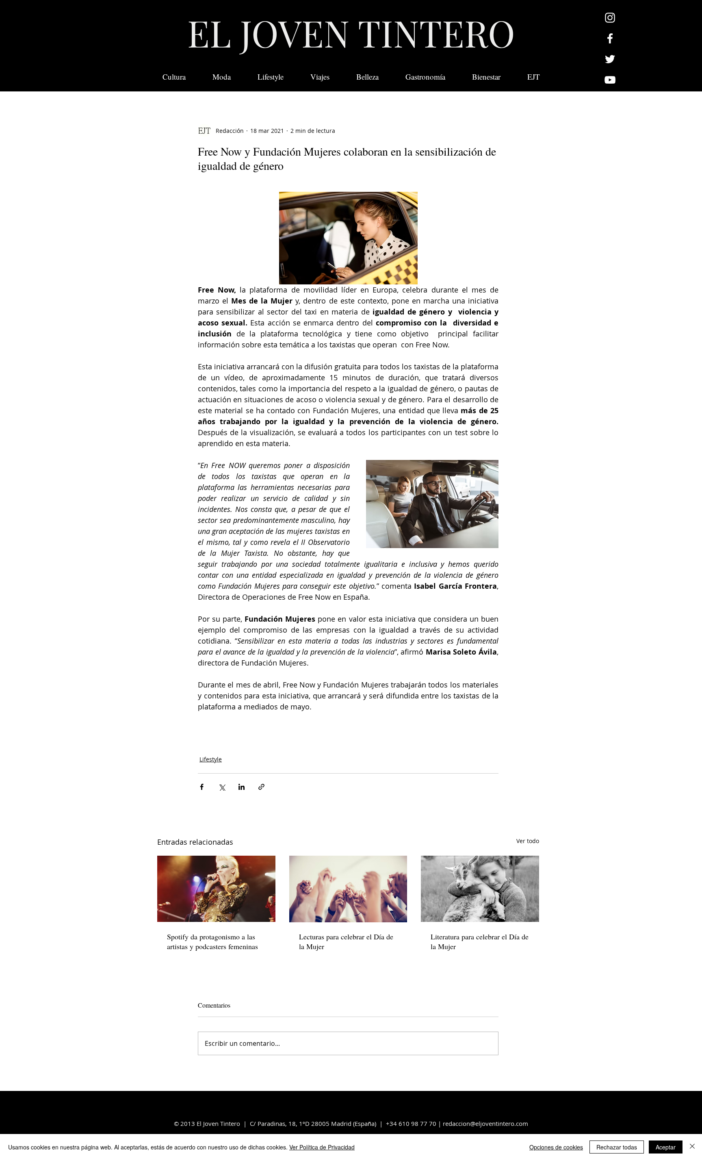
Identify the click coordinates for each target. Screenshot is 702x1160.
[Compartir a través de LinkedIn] (241, 787)
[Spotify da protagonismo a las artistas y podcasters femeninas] (216, 889)
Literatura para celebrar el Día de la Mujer (480, 941)
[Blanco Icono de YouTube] (610, 80)
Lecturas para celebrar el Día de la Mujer (346, 941)
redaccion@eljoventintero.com (485, 1123)
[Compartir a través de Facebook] (202, 787)
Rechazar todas (616, 1147)
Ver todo (527, 841)
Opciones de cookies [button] (556, 1147)
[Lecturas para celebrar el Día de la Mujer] (348, 889)
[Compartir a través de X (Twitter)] (221, 787)
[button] (533, 77)
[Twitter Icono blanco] (610, 59)
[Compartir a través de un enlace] (261, 787)
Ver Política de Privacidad (322, 1147)
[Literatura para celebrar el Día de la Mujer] (480, 889)
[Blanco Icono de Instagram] (610, 17)
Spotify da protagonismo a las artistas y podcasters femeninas (212, 941)
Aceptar (666, 1147)
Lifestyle (210, 759)
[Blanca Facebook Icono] (610, 38)
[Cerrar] (692, 1146)
